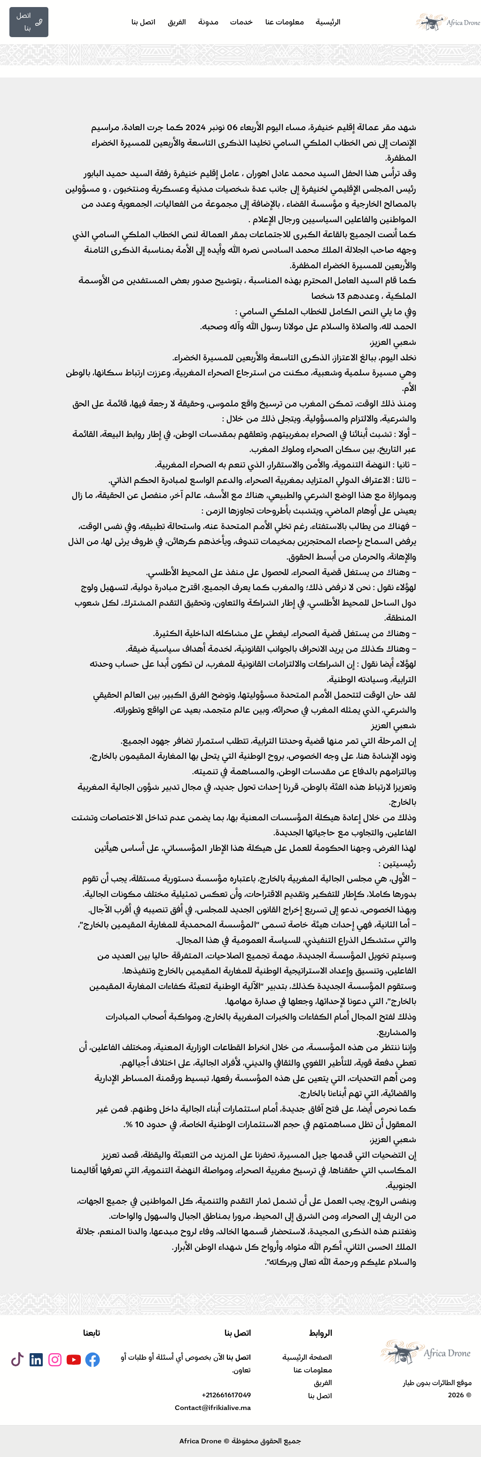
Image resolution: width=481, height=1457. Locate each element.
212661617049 (228, 1395)
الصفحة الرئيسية (307, 1357)
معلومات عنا (313, 1370)
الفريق (323, 1383)
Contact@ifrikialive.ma (213, 1407)
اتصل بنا (320, 1396)
